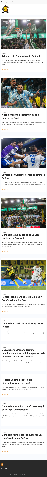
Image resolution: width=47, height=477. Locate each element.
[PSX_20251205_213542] (23, 51)
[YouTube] (6, 468)
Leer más (4, 69)
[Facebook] (1, 468)
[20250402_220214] (23, 169)
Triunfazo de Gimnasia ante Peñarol (21, 56)
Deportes (4, 53)
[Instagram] (5, 468)
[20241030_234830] (23, 291)
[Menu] (45, 9)
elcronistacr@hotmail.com (9, 465)
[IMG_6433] (23, 109)
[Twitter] (3, 468)
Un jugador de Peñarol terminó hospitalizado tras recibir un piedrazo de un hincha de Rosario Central (23, 353)
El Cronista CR (20, 474)
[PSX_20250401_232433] (23, 229)
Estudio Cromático (33, 474)
